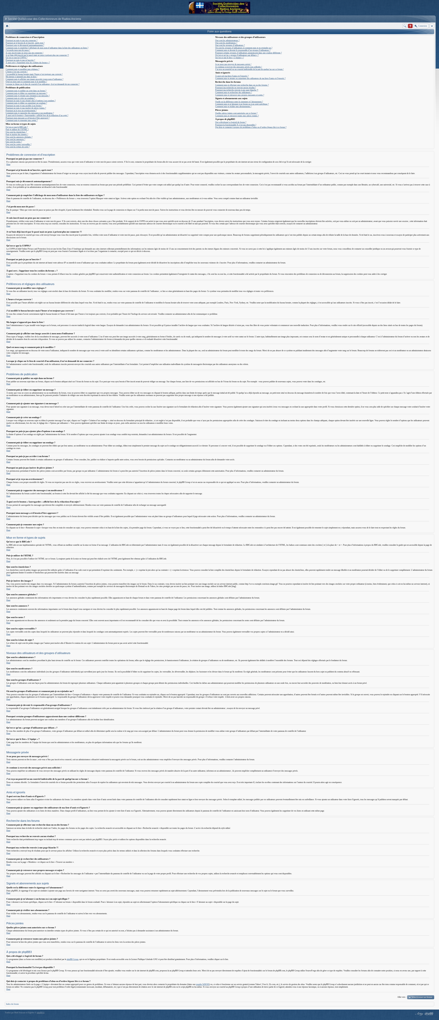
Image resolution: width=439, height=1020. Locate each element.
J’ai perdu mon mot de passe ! (18, 50)
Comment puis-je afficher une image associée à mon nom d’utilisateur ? (34, 79)
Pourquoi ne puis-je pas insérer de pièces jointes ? (26, 108)
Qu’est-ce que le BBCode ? (17, 127)
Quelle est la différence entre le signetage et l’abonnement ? (239, 101)
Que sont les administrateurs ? (227, 40)
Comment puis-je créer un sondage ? (20, 98)
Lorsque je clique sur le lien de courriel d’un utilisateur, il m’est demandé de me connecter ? (42, 84)
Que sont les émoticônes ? (16, 132)
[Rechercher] (404, 26)
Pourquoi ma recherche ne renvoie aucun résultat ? (235, 87)
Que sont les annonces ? (15, 139)
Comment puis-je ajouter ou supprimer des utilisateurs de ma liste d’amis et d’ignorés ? (250, 78)
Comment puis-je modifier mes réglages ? (22, 69)
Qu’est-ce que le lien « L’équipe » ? (229, 57)
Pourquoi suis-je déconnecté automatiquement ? (25, 45)
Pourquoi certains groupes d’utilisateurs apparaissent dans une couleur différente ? (248, 53)
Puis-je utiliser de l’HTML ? (17, 129)
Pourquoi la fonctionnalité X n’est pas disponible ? (235, 125)
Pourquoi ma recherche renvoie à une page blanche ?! (236, 90)
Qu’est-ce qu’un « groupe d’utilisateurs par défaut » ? (237, 55)
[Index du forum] (7, 26)
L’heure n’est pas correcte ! (17, 71)
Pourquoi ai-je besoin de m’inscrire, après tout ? (25, 43)
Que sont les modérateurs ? (226, 43)
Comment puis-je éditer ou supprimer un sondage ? (26, 103)
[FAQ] (410, 26)
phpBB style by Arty (419, 1013)
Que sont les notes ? (14, 142)
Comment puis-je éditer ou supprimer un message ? (26, 93)
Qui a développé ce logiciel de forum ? (230, 122)
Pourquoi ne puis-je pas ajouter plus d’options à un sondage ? (31, 100)
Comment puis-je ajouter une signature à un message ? (28, 95)
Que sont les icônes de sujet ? (17, 147)
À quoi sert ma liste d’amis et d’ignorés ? (231, 76)
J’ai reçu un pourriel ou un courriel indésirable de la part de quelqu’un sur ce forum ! (249, 69)
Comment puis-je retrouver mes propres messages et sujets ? (239, 95)
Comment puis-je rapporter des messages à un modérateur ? (30, 113)
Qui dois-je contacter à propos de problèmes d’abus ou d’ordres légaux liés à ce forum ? (250, 127)
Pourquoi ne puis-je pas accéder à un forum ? (24, 105)
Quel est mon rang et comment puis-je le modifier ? (26, 81)
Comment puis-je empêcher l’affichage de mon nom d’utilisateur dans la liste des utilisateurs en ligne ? (47, 48)
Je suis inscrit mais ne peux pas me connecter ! (24, 53)
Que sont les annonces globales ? (19, 137)
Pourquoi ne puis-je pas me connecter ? (21, 40)
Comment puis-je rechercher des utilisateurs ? (233, 92)
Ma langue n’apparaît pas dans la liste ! (21, 76)
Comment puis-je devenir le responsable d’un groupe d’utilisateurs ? (242, 50)
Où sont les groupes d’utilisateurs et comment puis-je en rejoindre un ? (243, 48)
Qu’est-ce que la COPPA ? (16, 57)
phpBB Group (72, 959)
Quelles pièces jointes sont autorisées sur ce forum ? (236, 113)
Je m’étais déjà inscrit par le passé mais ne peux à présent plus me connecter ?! (37, 55)
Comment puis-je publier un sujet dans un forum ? (26, 91)
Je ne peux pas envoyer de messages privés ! (233, 64)
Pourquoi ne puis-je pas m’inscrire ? (20, 60)
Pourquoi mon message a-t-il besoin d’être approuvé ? (27, 118)
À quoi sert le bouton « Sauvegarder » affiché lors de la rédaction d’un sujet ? (37, 115)
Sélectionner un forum (422, 997)
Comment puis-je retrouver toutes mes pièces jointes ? (237, 116)
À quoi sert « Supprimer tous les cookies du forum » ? (28, 62)
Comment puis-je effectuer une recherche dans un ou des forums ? (242, 85)
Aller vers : (401, 997)
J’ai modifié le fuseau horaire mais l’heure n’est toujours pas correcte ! (34, 74)
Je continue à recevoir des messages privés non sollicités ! (238, 67)
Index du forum (12, 1004)
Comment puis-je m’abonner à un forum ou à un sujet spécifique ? (242, 104)
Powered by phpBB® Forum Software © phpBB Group (429, 1013)
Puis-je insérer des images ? (17, 134)
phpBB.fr (41, 1012)
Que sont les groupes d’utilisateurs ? (230, 45)
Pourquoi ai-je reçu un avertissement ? (21, 110)
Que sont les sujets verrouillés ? (18, 144)
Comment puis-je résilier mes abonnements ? (233, 106)
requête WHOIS (202, 984)
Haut (8, 164)
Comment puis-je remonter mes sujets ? (22, 120)
